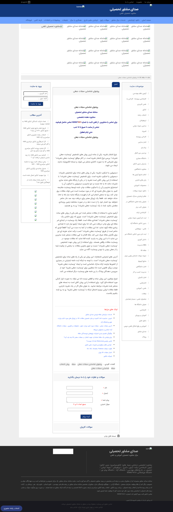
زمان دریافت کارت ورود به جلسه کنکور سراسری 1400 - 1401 (37, 163)
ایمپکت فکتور (108, 356)
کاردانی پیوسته (141, 137)
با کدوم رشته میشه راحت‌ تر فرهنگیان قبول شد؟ (38, 181)
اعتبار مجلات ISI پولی (105, 352)
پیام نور (143, 147)
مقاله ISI (143, 250)
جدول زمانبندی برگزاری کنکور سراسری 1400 (38, 169)
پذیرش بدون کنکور (139, 164)
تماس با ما (129, 2)
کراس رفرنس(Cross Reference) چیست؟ (99, 341)
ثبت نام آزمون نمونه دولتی (137, 218)
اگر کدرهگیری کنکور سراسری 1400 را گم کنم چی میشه (36, 143)
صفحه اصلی (146, 20)
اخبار (115, 84)
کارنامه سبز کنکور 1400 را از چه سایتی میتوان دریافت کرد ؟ (37, 156)
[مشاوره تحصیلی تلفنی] (151, 5)
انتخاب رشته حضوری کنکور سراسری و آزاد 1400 (38, 136)
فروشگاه (29, 20)
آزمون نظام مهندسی (139, 93)
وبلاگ (144, 337)
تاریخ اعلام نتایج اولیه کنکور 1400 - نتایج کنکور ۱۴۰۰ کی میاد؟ (36, 129)
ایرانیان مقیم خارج (91, 20)
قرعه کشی (38, 20)
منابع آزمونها (142, 261)
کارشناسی (143, 310)
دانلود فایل (142, 321)
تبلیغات (65, 20)
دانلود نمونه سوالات (139, 191)
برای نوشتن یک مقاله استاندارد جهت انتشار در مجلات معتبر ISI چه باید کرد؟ (88, 337)
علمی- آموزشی (141, 288)
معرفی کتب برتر (141, 207)
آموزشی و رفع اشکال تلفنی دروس (135, 326)
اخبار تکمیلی (142, 277)
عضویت (139, 2)
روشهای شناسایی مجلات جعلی (86, 91)
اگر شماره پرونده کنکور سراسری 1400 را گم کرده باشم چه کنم (37, 149)
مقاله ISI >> (141, 77)
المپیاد (144, 131)
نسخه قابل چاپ (110, 436)
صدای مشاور (142, 331)
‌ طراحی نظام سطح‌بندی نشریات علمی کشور (98, 345)
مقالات (144, 294)
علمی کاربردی (141, 104)
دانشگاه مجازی (141, 158)
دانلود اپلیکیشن (133, 20)
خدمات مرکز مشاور (118, 20)
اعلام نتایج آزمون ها (139, 174)
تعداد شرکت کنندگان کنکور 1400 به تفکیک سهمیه (36, 122)
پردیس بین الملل (140, 153)
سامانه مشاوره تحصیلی (73, 504)
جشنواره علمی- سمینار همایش (135, 299)
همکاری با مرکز (75, 20)
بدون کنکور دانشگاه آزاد (138, 223)
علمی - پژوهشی (140, 229)
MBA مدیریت (141, 245)
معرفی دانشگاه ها (140, 304)
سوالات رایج (104, 20)
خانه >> (147, 77)
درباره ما (148, 2)
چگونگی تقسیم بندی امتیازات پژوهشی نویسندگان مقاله (95, 333)
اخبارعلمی (143, 283)
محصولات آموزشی (140, 185)
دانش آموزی (142, 239)
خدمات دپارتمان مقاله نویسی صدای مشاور (99, 315)
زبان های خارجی (140, 180)
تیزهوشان (143, 120)
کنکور (144, 110)
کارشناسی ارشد (141, 212)
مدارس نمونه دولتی (139, 126)
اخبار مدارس (142, 142)
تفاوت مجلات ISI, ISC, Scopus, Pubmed (99, 349)
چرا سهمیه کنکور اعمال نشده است (34, 175)
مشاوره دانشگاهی (140, 169)
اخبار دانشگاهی (141, 266)
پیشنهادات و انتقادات (52, 20)
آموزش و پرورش (140, 315)
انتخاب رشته (142, 115)
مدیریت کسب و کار (139, 272)
